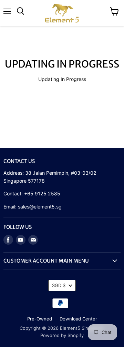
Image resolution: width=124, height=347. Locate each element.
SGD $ (58, 285)
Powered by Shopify (62, 335)
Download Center (78, 319)
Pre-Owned (39, 319)
